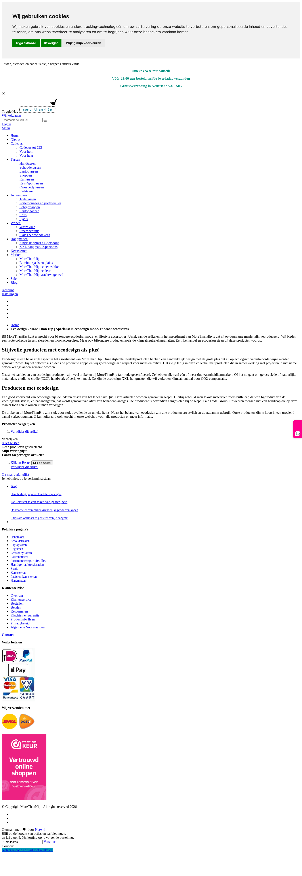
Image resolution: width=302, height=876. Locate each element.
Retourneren (19, 611)
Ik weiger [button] (51, 43)
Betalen (16, 607)
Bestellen (17, 603)
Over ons (17, 595)
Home (15, 325)
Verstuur (49, 842)
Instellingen (10, 294)
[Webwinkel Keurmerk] (24, 767)
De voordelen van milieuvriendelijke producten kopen (44, 510)
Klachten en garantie (25, 615)
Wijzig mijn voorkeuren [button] (83, 43)
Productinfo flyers (23, 619)
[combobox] (22, 120)
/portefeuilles (28, 560)
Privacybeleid (20, 623)
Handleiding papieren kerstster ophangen (36, 494)
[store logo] (38, 111)
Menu (6, 128)
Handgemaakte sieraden (27, 564)
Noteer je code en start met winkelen (27, 850)
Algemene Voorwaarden (28, 627)
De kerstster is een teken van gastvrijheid (39, 502)
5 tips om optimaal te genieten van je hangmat (39, 518)
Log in (6, 124)
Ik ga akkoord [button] (26, 43)
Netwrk (40, 829)
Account (8, 290)
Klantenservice (21, 599)
